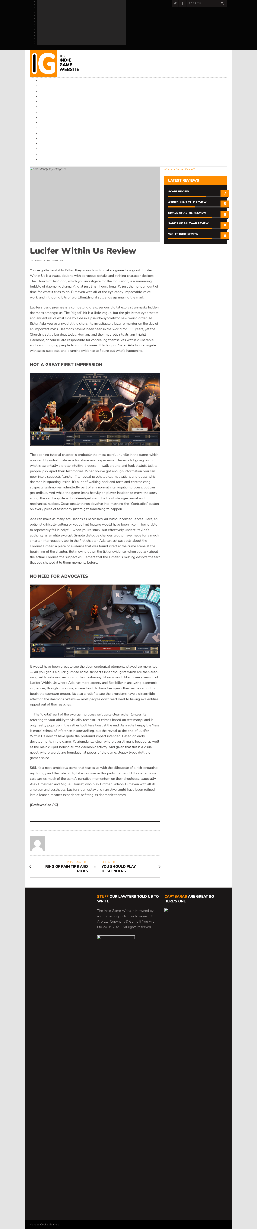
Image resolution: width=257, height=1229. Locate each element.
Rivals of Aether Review (187, 213)
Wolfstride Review (183, 234)
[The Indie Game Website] (59, 63)
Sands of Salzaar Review (188, 223)
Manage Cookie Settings (44, 1224)
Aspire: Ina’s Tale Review (187, 202)
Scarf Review (178, 191)
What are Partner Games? (179, 169)
